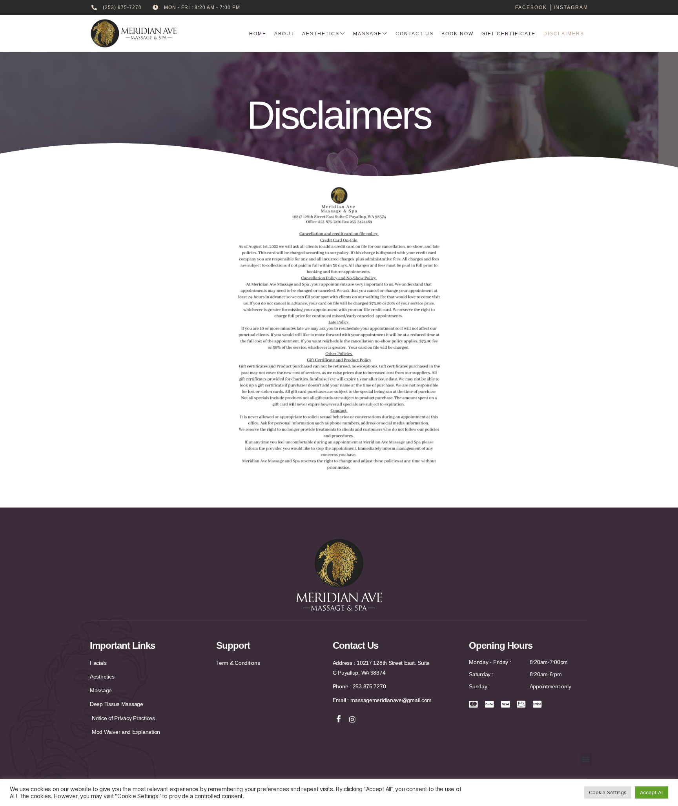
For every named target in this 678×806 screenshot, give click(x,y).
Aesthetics (320, 33)
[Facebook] (338, 719)
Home (257, 33)
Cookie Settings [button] (608, 792)
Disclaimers (563, 33)
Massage (367, 33)
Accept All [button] (651, 792)
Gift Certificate (508, 33)
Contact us (415, 33)
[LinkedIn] (352, 719)
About (284, 33)
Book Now (457, 33)
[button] (585, 759)
